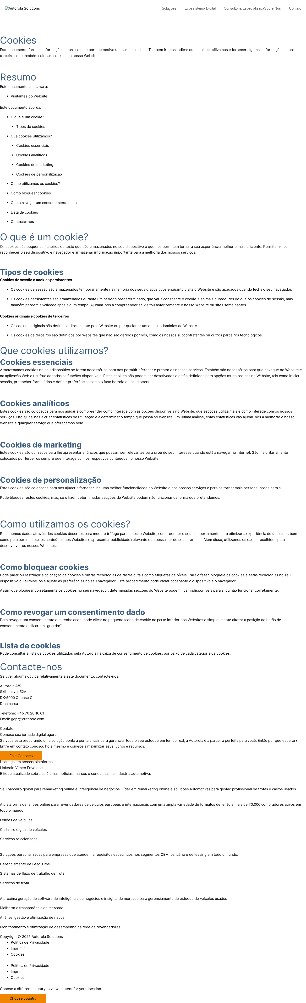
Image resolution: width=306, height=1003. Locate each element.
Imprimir (18, 948)
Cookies (18, 954)
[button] (178, 8)
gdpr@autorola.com (27, 719)
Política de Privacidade (30, 942)
